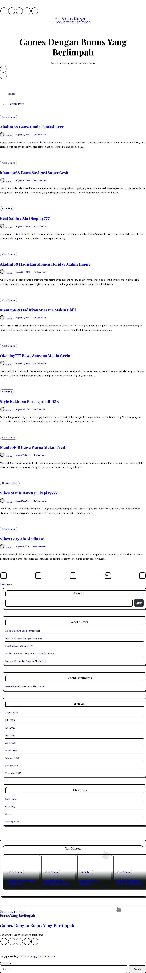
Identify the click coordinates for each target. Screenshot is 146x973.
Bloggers (35, 956)
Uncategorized (9, 483)
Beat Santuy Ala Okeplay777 (25, 218)
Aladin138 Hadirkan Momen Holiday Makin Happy (45, 264)
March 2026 (11, 750)
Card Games (8, 116)
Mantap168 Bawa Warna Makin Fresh (33, 447)
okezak (8, 136)
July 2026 (10, 720)
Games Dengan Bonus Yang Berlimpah (73, 47)
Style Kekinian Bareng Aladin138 (29, 401)
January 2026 (11, 765)
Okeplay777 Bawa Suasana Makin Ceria (35, 355)
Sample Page (16, 104)
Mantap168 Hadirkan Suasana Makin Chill (38, 309)
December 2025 (13, 773)
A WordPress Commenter (17, 686)
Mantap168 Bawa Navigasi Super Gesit (34, 172)
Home (11, 93)
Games (8, 814)
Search (139, 603)
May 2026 (10, 735)
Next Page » (6, 584)
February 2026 (12, 758)
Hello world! (39, 686)
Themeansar (49, 956)
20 (106, 575)
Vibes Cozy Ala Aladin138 (22, 538)
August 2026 (11, 712)
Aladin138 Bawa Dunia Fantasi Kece (32, 126)
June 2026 (10, 728)
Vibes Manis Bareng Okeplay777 (28, 492)
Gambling (7, 208)
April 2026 (10, 743)
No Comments (40, 135)
